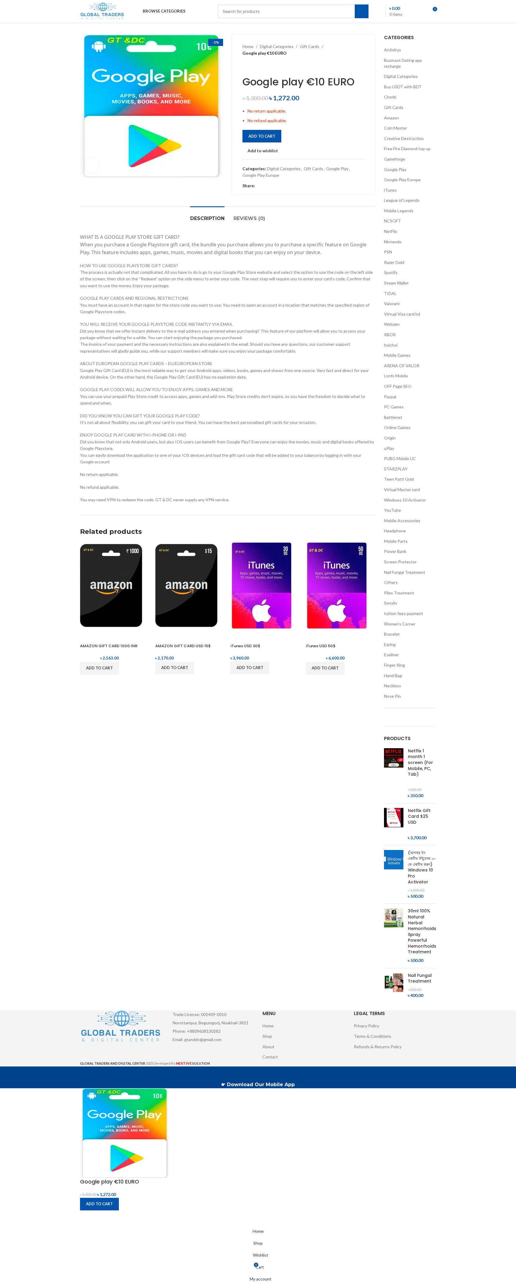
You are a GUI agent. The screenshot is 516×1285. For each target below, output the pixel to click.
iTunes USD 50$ (321, 646)
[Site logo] (102, 10)
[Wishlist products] (421, 11)
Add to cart (261, 136)
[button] (99, 668)
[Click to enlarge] (92, 165)
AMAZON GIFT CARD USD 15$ (183, 646)
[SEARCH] (361, 11)
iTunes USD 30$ (245, 646)
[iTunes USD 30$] (262, 585)
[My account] (410, 11)
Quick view (103, 635)
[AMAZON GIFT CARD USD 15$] (186, 585)
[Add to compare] (87, 635)
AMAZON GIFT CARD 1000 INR (108, 646)
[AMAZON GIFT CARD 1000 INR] (111, 585)
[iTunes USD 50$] (337, 585)
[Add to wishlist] (119, 635)
